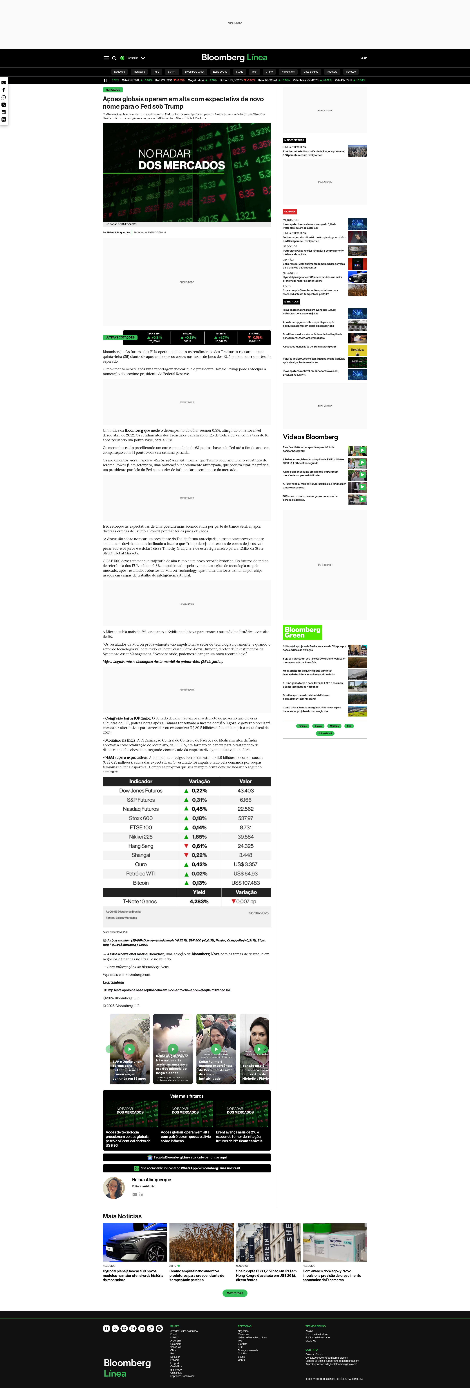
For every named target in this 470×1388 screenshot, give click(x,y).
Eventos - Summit (315, 1354)
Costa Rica (176, 1366)
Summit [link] (172, 71)
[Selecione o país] (143, 58)
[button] (4, 83)
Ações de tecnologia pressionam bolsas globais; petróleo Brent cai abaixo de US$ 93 (128, 1139)
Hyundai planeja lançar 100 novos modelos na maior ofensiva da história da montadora (133, 1275)
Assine (309, 1331)
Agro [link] (156, 71)
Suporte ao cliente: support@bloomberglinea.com (332, 1360)
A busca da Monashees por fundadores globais (310, 346)
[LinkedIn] (141, 1194)
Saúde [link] (239, 71)
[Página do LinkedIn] (141, 1328)
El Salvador (176, 1369)
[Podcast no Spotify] (159, 1328)
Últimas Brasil (325, 733)
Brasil (173, 1334)
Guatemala (176, 1372)
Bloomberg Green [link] (194, 71)
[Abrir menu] (106, 58)
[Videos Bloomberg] (325, 437)
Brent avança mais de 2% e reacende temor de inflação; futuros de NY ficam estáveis (239, 1136)
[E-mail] (134, 1194)
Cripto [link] (269, 71)
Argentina (175, 1340)
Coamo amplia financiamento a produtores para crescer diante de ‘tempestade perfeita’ (196, 1275)
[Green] (325, 632)
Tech (240, 1340)
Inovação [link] (351, 71)
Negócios (243, 1331)
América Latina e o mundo (184, 1331)
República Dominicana (182, 1376)
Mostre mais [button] (235, 1293)
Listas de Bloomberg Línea (252, 1337)
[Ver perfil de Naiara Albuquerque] (117, 1188)
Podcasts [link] (332, 71)
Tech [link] (254, 71)
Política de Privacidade (318, 1337)
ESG (240, 1347)
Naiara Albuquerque (118, 232)
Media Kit (311, 1340)
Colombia (175, 1343)
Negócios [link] (119, 71)
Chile (173, 1350)
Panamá (174, 1359)
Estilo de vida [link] (220, 71)
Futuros (303, 726)
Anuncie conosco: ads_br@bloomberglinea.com (331, 1364)
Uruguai (174, 1363)
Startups (242, 1343)
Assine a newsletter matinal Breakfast (135, 954)
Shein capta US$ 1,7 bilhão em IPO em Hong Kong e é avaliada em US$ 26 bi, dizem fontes (266, 1275)
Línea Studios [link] (310, 71)
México (174, 1337)
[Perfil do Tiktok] (150, 1328)
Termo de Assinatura (317, 1334)
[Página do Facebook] (106, 1328)
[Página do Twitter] (115, 1328)
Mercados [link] (139, 71)
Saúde (241, 1356)
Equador (175, 1356)
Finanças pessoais (248, 1350)
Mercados (113, 90)
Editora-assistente (143, 1186)
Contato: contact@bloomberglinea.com (327, 1357)
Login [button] (364, 58)
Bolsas (318, 726)
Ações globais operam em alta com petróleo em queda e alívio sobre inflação (186, 1136)
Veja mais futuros (187, 1096)
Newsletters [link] (288, 71)
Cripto (241, 1359)
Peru (172, 1353)
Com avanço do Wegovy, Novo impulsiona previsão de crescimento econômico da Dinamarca (332, 1275)
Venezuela (175, 1347)
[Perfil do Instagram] (133, 1328)
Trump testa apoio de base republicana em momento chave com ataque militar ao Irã (166, 990)
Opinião (242, 1353)
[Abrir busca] (114, 58)
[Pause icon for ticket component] (105, 80)
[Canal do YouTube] (124, 1328)
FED (349, 726)
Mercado (334, 726)
